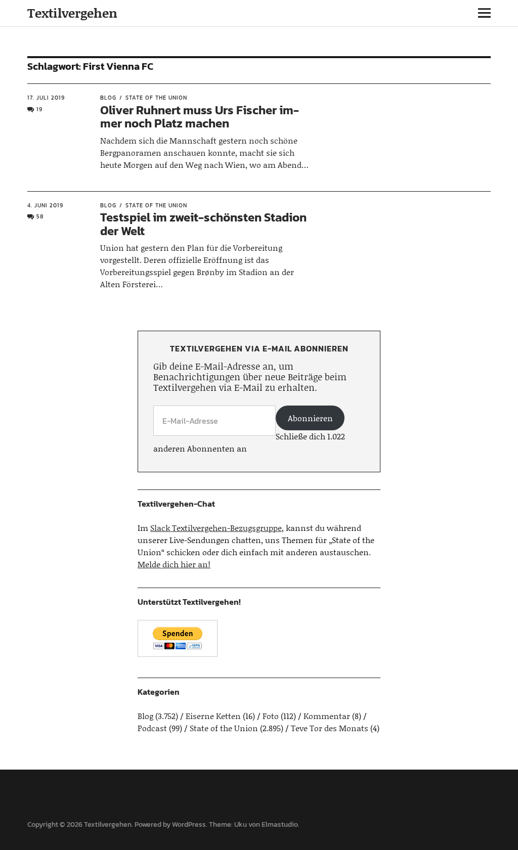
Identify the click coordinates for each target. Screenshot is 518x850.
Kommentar (327, 716)
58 (40, 216)
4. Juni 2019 (45, 205)
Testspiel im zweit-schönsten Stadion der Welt (203, 223)
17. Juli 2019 (46, 98)
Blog (108, 98)
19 (39, 109)
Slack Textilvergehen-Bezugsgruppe (216, 527)
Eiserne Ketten (213, 716)
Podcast (152, 728)
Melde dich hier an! (174, 564)
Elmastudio (280, 824)
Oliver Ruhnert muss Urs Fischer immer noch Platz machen (199, 116)
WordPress (189, 824)
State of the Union (156, 98)
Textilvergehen (72, 13)
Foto (271, 716)
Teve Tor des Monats (329, 728)
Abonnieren (310, 418)
